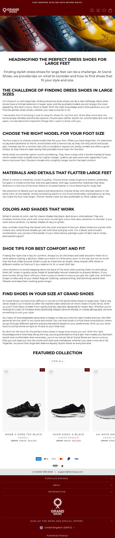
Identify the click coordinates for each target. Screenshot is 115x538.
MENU (56, 485)
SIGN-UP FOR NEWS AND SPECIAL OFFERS (57, 521)
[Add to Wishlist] (6, 371)
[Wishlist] (104, 10)
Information (57, 492)
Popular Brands (56, 478)
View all (57, 361)
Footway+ (63, 535)
